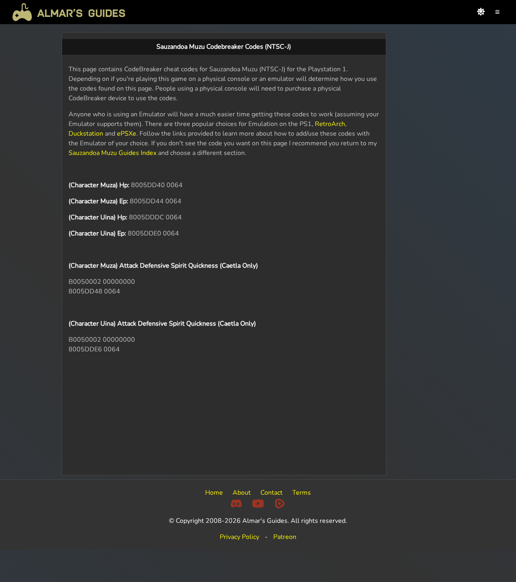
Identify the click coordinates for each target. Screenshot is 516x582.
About (242, 492)
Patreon (284, 536)
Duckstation (86, 133)
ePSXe (126, 133)
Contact (271, 492)
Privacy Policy (239, 536)
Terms (301, 492)
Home (214, 492)
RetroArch (330, 124)
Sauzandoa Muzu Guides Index (112, 153)
